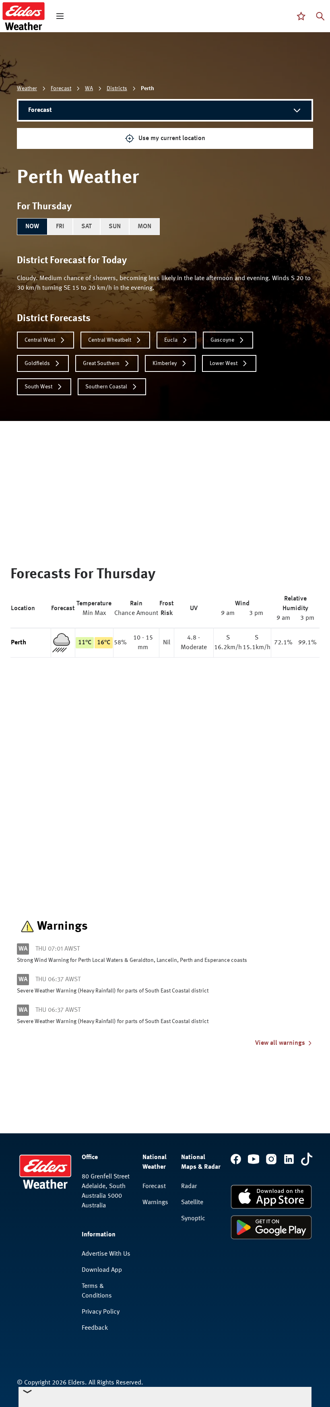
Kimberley (165, 363)
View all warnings (280, 1043)
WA (89, 88)
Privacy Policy (101, 1312)
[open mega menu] (60, 16)
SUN (115, 226)
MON (144, 226)
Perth (18, 643)
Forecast (61, 88)
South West (38, 387)
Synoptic (193, 1218)
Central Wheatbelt (109, 340)
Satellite (192, 1202)
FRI (60, 226)
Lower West (223, 363)
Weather (27, 88)
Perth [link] (147, 88)
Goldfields (37, 363)
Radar (189, 1186)
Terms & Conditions (97, 1291)
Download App (102, 1270)
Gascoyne (222, 340)
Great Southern (101, 363)
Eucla (170, 340)
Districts (117, 88)
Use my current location (171, 138)
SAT (86, 226)
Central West (40, 340)
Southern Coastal (106, 387)
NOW (32, 226)
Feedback (95, 1328)
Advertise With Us (106, 1254)
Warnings (155, 1202)
